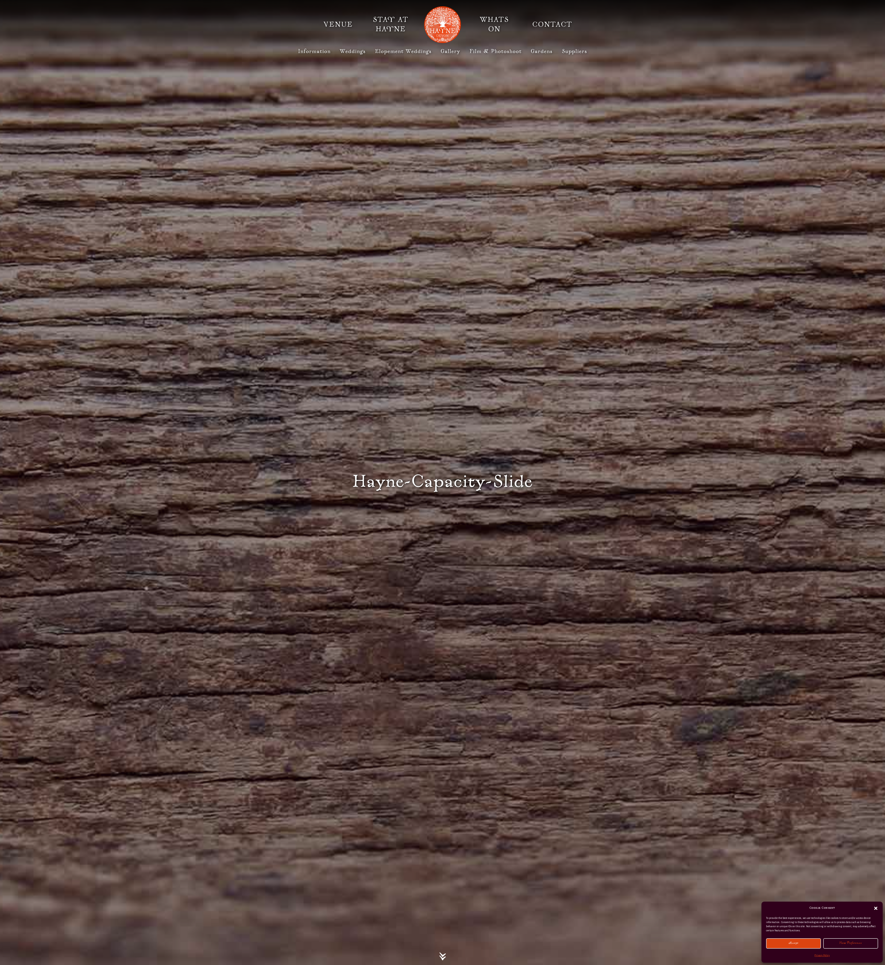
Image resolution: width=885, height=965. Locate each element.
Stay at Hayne (390, 24)
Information (314, 51)
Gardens (542, 51)
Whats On (494, 24)
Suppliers (574, 51)
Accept (794, 943)
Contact (552, 25)
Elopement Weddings (403, 51)
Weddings (353, 51)
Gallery (450, 51)
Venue (338, 25)
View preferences (850, 943)
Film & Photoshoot (495, 51)
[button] (875, 908)
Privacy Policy (822, 955)
